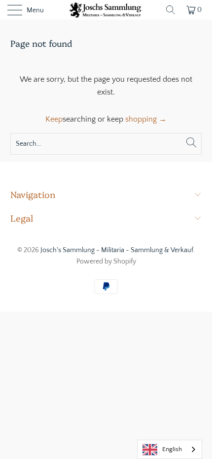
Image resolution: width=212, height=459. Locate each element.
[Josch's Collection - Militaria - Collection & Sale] (106, 10)
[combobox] (169, 449)
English (172, 449)
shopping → (146, 119)
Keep (54, 119)
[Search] (170, 10)
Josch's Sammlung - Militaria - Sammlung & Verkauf (116, 250)
